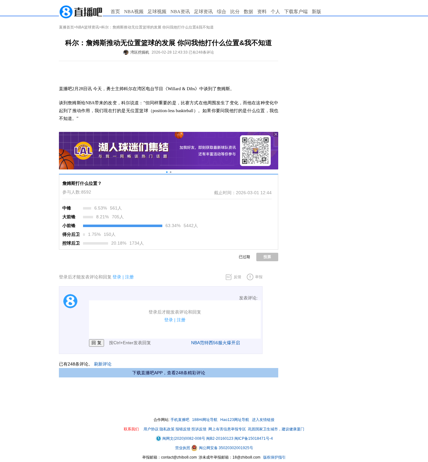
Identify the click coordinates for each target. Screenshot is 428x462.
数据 (248, 11)
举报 (259, 277)
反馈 (237, 277)
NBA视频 (134, 11)
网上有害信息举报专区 (227, 429)
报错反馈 (183, 429)
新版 (316, 11)
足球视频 (157, 11)
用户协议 (151, 429)
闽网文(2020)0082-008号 (183, 438)
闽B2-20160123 (219, 438)
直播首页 (66, 27)
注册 (129, 276)
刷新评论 (103, 363)
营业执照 (183, 448)
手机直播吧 (179, 420)
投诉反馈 (198, 429)
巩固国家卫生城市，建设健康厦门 (276, 429)
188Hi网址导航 (204, 420)
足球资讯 (203, 11)
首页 (115, 11)
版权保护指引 (274, 457)
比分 (235, 11)
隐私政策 (167, 429)
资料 (262, 11)
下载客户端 (296, 11)
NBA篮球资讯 (87, 27)
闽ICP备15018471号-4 (253, 438)
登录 (116, 276)
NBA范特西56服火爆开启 (215, 342)
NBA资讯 (180, 11)
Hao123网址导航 (234, 420)
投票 (267, 257)
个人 (275, 11)
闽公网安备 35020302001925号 (225, 448)
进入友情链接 (263, 420)
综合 (221, 11)
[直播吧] (81, 11)
